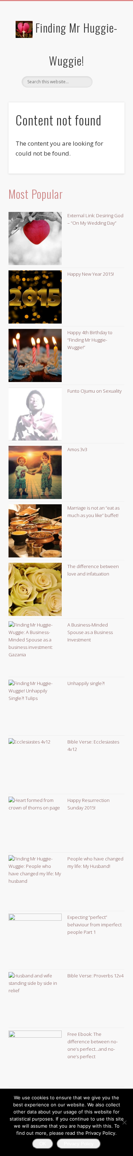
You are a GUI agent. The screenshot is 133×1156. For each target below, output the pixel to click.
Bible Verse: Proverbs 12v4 (95, 975)
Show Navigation (107, 63)
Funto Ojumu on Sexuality (94, 391)
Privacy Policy (79, 1143)
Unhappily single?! (86, 683)
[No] (124, 1122)
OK (42, 1143)
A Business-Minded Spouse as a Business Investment (90, 632)
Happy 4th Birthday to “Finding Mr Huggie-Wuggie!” (89, 339)
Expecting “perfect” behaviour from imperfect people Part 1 (94, 924)
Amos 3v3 (77, 449)
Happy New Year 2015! (90, 274)
